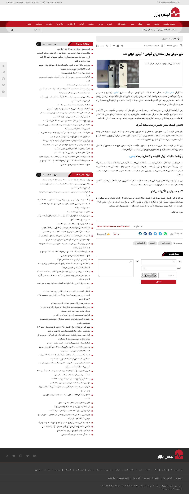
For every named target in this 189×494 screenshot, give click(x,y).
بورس (100, 24)
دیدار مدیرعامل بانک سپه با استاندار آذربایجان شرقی (70, 303)
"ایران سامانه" (166, 489)
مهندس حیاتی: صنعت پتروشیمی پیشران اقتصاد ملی (69, 382)
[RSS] (3, 66)
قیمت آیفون (165, 243)
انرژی (81, 24)
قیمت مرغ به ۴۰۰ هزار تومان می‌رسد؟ (76, 73)
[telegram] (3, 72)
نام (180, 261)
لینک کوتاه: (137, 226)
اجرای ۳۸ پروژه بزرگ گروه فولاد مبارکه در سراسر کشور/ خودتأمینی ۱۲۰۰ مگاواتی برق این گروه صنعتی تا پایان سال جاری (63, 372)
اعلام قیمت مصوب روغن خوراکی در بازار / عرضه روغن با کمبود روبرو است (64, 79)
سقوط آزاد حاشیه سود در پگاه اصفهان (76, 434)
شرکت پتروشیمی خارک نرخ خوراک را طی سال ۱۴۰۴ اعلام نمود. (66, 144)
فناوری (49, 24)
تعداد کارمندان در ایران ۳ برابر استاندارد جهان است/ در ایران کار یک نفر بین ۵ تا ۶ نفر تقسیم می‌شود (64, 126)
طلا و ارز (59, 24)
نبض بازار (169, 92)
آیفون (115, 92)
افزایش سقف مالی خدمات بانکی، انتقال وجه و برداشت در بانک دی (64, 156)
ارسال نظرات (174, 254)
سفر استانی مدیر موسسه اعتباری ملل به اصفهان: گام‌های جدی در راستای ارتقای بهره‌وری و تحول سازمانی (65, 309)
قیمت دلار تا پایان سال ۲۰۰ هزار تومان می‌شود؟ (72, 406)
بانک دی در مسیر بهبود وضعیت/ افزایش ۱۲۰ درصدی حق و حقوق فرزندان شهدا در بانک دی (65, 99)
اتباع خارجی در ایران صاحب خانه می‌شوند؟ (73, 259)
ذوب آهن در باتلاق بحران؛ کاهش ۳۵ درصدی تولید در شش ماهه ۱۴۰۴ (63, 327)
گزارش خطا (101, 234)
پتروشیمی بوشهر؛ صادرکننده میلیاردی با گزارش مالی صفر (69, 331)
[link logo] (165, 12)
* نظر (137, 261)
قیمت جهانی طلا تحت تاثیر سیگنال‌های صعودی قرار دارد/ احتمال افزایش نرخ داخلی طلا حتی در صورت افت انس (65, 114)
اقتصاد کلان (121, 24)
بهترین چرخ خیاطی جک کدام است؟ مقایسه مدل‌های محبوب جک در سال (63, 285)
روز (55, 44)
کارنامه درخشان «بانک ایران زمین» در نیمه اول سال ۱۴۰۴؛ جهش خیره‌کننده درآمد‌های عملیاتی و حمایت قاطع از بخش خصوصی (66, 229)
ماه (44, 44)
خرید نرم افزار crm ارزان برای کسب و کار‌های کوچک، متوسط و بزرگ (154, 30)
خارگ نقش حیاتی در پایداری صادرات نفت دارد (72, 152)
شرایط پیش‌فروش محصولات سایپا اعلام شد (73, 104)
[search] (12, 30)
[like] (115, 234)
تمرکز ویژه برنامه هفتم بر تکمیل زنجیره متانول (72, 148)
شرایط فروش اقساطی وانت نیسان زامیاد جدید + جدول (68, 108)
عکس (156, 24)
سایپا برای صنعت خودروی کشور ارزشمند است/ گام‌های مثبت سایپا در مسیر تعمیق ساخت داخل (63, 217)
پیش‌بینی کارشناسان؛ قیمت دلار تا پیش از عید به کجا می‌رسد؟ (66, 140)
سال (38, 44)
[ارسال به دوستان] (102, 45)
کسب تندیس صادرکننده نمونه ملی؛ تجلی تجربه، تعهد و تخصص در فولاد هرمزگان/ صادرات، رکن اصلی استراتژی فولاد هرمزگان (64, 237)
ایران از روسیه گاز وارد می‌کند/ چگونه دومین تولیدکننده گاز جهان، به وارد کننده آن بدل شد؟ (64, 245)
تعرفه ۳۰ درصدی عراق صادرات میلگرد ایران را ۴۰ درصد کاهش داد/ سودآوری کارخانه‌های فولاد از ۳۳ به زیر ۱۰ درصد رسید (64, 134)
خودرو (109, 24)
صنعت (91, 24)
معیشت (38, 24)
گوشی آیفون (140, 243)
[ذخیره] (107, 45)
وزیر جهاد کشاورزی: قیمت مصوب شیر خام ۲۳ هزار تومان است (66, 120)
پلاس (29, 24)
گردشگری (71, 24)
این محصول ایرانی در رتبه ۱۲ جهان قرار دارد (73, 49)
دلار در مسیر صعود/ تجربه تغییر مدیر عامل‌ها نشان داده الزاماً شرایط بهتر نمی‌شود (64, 388)
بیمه (132, 24)
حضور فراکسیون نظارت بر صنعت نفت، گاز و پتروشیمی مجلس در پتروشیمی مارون (65, 321)
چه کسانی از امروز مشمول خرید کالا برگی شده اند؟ (71, 378)
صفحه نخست (169, 24)
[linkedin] (145, 233)
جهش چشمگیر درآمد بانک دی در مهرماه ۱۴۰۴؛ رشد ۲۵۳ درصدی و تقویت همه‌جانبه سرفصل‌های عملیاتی (65, 162)
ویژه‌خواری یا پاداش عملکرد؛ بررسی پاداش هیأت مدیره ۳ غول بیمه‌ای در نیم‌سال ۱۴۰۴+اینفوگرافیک (64, 416)
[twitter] (155, 233)
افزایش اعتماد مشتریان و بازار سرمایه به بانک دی (71, 315)
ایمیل (179, 268)
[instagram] (3, 78)
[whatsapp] (165, 233)
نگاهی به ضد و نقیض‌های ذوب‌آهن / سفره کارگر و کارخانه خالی (66, 426)
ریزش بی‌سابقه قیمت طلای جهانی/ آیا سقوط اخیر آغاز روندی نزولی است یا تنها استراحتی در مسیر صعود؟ (64, 67)
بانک (140, 24)
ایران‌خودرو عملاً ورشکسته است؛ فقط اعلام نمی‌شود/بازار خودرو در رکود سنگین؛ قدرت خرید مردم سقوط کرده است (63, 337)
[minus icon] (114, 45)
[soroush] (140, 233)
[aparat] (3, 91)
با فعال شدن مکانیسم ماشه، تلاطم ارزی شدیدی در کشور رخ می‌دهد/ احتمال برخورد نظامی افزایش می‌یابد (64, 265)
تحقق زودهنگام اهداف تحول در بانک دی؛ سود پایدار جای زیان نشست (66, 396)
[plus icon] (122, 45)
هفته (49, 44)
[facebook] (150, 233)
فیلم (148, 24)
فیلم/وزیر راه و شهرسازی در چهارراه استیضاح (73, 430)
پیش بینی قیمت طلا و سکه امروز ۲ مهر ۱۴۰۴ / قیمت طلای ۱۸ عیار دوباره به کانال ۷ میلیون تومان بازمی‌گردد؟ (64, 91)
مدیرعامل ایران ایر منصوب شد (78, 85)
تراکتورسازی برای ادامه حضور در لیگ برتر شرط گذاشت (69, 410)
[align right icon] (118, 45)
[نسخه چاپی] (97, 45)
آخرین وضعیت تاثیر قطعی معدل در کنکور (74, 402)
